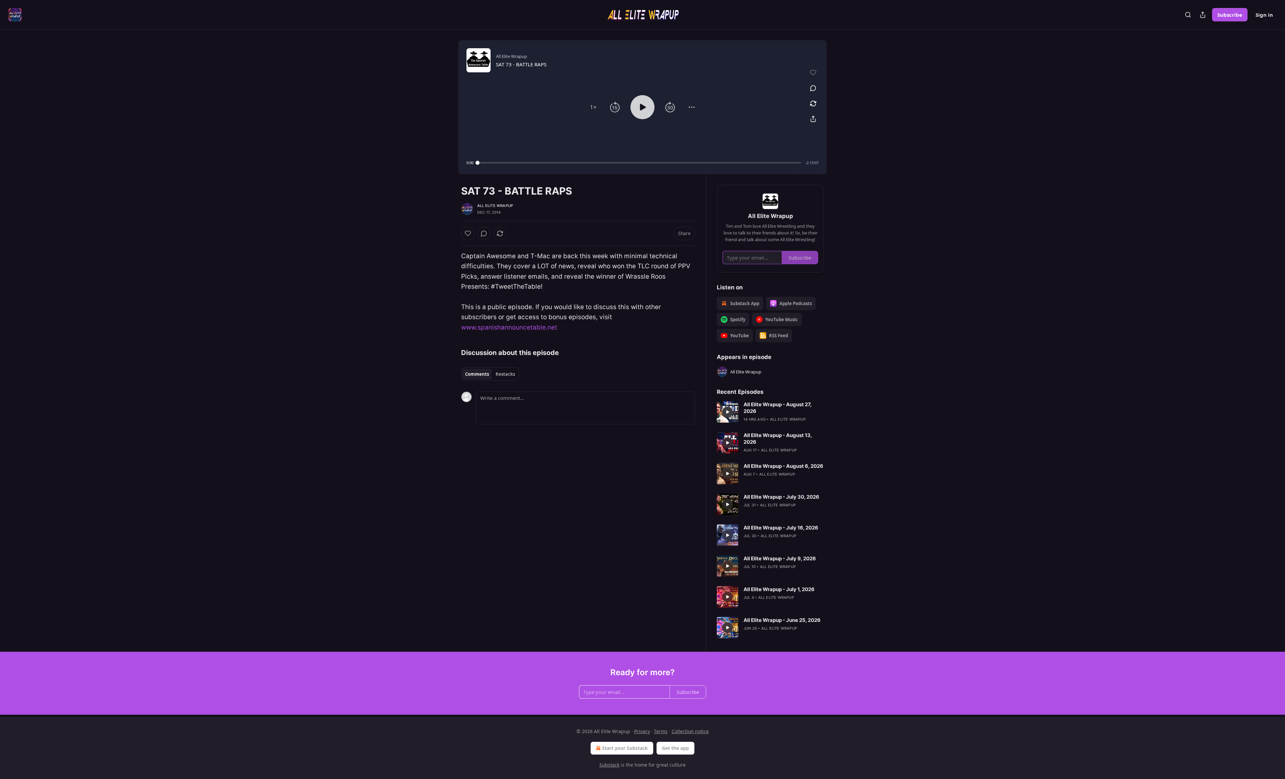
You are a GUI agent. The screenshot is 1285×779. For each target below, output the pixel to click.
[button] (593, 107)
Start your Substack (625, 748)
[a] (727, 412)
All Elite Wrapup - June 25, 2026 (782, 620)
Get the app (675, 748)
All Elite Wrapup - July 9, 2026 (780, 558)
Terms (661, 731)
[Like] (468, 233)
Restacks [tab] (505, 374)
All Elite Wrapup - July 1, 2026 (779, 589)
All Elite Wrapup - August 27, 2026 (777, 407)
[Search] (1188, 14)
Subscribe (1229, 14)
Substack (609, 765)
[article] (770, 412)
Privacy (642, 731)
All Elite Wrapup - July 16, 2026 (781, 527)
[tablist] (490, 374)
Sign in (1264, 14)
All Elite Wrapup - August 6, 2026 (783, 466)
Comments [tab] (477, 374)
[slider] (639, 162)
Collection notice (690, 731)
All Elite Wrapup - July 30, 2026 (781, 497)
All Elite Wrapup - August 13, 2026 (778, 438)
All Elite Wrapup (495, 205)
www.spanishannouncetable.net (509, 327)
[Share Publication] (1202, 14)
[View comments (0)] (813, 88)
